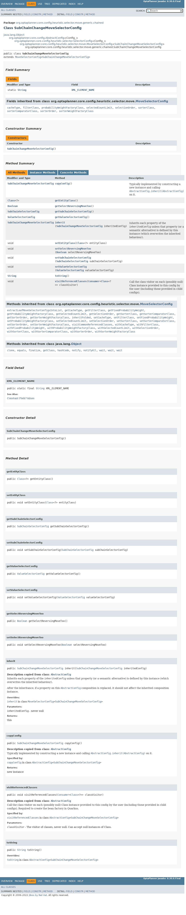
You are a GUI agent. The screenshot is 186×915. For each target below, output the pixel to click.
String (22, 90)
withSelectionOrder (145, 328)
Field (27, 14)
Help (80, 4)
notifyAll (89, 350)
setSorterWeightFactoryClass (49, 324)
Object (76, 344)
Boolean (13, 206)
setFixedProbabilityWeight (155, 317)
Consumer (94, 281)
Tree (47, 4)
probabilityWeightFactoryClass (62, 107)
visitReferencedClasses (71, 281)
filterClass (31, 107)
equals (21, 350)
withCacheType (124, 324)
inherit (60, 222)
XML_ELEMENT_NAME (83, 90)
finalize (34, 350)
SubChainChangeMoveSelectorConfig (138, 44)
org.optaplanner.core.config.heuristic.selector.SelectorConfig (53, 40)
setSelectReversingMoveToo (73, 248)
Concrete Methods (73, 172)
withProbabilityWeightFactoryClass (71, 328)
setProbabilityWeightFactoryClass (30, 320)
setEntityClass (65, 243)
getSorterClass (126, 313)
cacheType (13, 107)
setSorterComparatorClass (157, 320)
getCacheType (73, 310)
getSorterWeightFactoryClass (49, 317)
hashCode (63, 350)
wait (102, 350)
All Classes (8, 10)
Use (40, 4)
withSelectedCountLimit (113, 328)
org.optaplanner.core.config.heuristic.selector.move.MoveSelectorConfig (66, 44)
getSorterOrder (17, 317)
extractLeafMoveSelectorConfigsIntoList (34, 310)
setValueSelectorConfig (71, 266)
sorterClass (146, 107)
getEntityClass (65, 200)
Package (20, 4)
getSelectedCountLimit (71, 313)
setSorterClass (126, 320)
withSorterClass (18, 331)
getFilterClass (95, 310)
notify (76, 350)
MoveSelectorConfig (28, 57)
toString (60, 275)
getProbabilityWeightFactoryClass (30, 313)
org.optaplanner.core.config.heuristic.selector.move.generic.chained (60, 22)
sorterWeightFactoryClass (76, 111)
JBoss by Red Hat (38, 895)
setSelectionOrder (101, 320)
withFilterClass (147, 324)
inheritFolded (81, 317)
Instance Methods (42, 172)
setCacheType (102, 317)
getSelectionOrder (101, 313)
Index (72, 4)
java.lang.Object (14, 34)
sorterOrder (48, 111)
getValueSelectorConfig (71, 217)
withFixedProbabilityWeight (25, 328)
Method (48, 14)
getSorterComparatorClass (157, 313)
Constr (36, 14)
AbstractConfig (61, 674)
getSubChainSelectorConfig (73, 211)
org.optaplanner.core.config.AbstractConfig (36, 37)
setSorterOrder (17, 324)
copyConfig (62, 183)
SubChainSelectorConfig (23, 211)
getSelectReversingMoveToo (73, 206)
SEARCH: (140, 11)
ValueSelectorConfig (21, 217)
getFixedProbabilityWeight (126, 310)
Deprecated (59, 4)
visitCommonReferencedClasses (92, 324)
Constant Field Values (20, 398)
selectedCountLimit (99, 107)
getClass (49, 350)
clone (10, 350)
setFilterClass (124, 317)
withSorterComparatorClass (50, 331)
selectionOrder (125, 107)
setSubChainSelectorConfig (73, 257)
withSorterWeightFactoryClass (115, 331)
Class (11, 200)
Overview (7, 4)
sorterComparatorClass (22, 111)
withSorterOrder (81, 331)
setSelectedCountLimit (71, 320)
